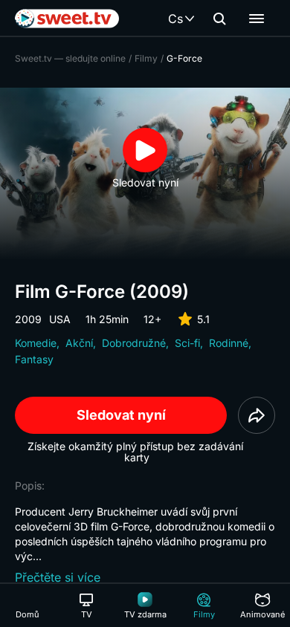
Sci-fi (187, 343)
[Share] (256, 415)
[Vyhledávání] (219, 18)
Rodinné (228, 343)
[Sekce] (256, 18)
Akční (79, 343)
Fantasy (34, 359)
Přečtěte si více (57, 577)
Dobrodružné (134, 343)
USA (60, 319)
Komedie (36, 343)
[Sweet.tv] (67, 18)
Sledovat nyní (121, 415)
